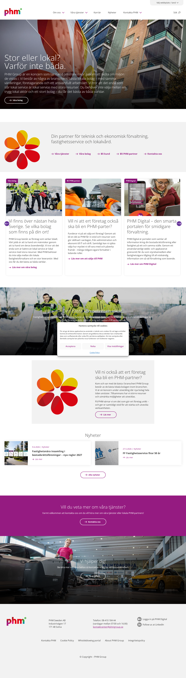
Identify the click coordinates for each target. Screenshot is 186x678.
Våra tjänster (77, 12)
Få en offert (94, 576)
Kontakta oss (154, 153)
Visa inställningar (115, 346)
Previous (6, 223)
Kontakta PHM (130, 12)
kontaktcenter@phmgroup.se (108, 626)
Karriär (97, 12)
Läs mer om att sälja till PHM (146, 258)
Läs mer (107, 414)
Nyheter (112, 12)
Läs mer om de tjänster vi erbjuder (30, 270)
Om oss (57, 12)
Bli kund (105, 153)
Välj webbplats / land (166, 2)
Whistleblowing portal (89, 640)
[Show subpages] (63, 12)
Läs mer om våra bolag (83, 267)
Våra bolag (18, 100)
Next (179, 223)
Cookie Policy (95, 352)
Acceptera (70, 346)
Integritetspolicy (136, 640)
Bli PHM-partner (128, 153)
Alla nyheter (94, 475)
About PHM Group (114, 640)
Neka (93, 346)
